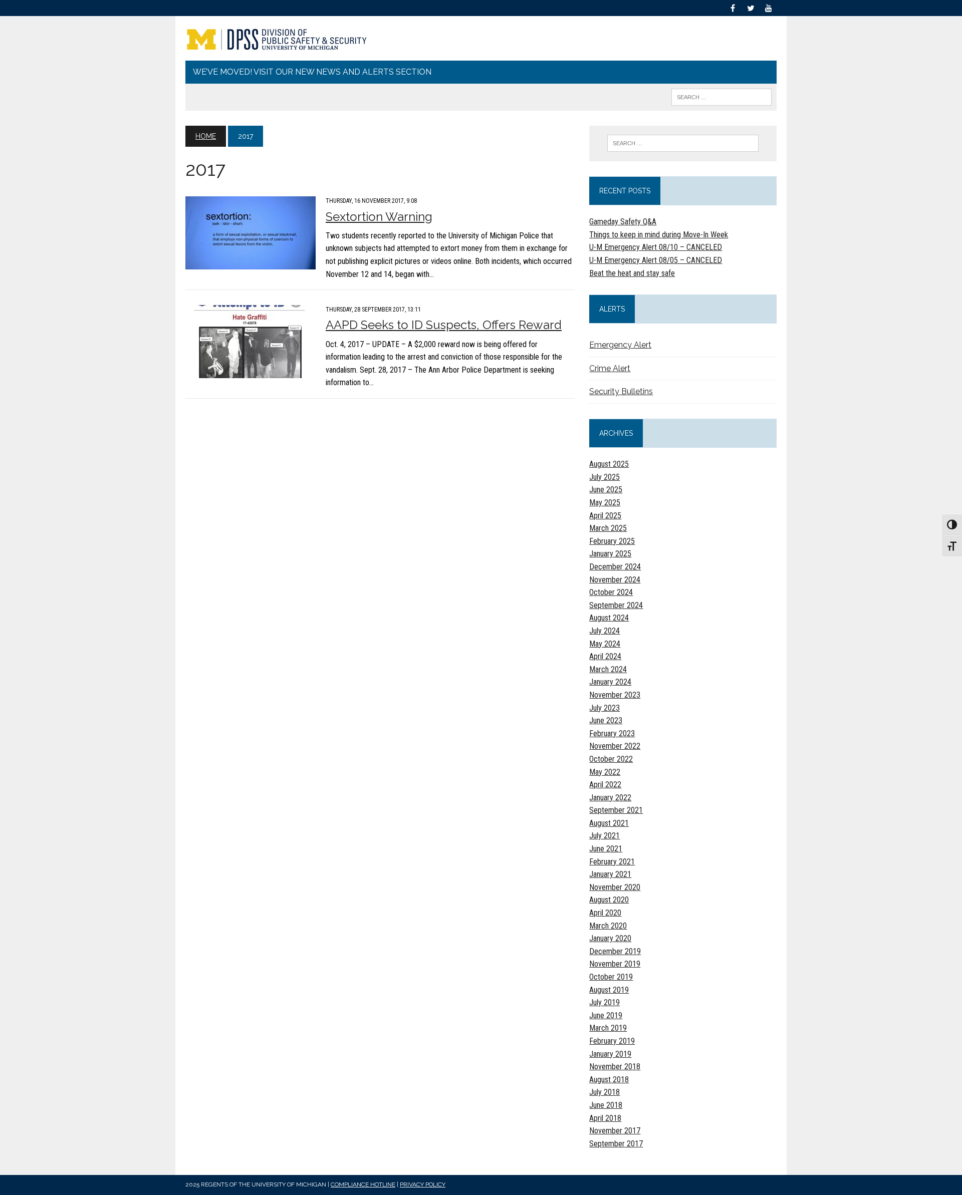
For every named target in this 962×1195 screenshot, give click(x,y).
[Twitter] (751, 7)
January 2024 (610, 682)
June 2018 (605, 1105)
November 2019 (614, 964)
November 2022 (614, 746)
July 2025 (604, 477)
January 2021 (610, 874)
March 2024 (608, 669)
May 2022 (604, 772)
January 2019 (610, 1054)
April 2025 (605, 515)
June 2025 (605, 489)
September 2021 (616, 810)
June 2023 (605, 720)
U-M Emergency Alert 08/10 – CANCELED (655, 247)
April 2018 (605, 1118)
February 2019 (612, 1041)
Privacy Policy (422, 1184)
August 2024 (609, 618)
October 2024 (611, 592)
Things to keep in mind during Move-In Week (658, 234)
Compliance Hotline (363, 1184)
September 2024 (616, 605)
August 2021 (609, 823)
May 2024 (604, 644)
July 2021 (604, 835)
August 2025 (609, 464)
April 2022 (605, 784)
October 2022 (611, 759)
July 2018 (604, 1092)
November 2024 (614, 579)
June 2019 (605, 1015)
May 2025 (604, 502)
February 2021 (612, 861)
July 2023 (604, 708)
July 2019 (604, 1002)
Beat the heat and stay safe (632, 273)
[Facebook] (733, 7)
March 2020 (608, 926)
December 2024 (615, 566)
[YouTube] (769, 7)
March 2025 (608, 528)
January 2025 (610, 553)
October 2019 (611, 977)
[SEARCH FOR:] (721, 96)
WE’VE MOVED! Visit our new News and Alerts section (312, 72)
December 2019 (615, 951)
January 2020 (610, 938)
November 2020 (614, 887)
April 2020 (605, 913)
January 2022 (610, 797)
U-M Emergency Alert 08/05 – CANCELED (655, 260)
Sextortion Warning (379, 216)
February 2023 (612, 733)
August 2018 (609, 1079)
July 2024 (604, 631)
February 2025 (612, 541)
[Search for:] (683, 143)
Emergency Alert (620, 345)
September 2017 (616, 1143)
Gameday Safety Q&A (622, 221)
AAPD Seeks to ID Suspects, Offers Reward (444, 325)
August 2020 (609, 900)
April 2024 (605, 656)
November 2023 (614, 695)
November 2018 (614, 1066)
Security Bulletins (621, 391)
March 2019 (608, 1028)
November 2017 (614, 1130)
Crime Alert (609, 368)
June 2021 (605, 848)
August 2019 (609, 990)
